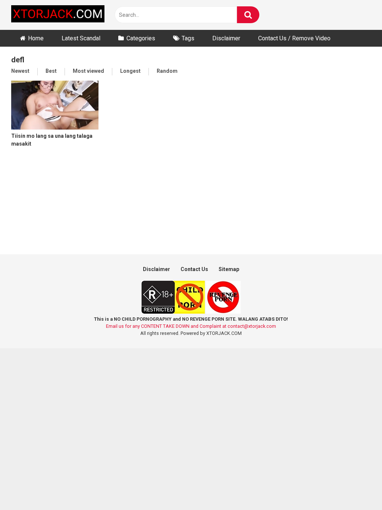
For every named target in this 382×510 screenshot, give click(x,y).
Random (167, 71)
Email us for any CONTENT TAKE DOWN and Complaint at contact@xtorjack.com (191, 326)
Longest (130, 71)
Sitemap (229, 269)
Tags (188, 38)
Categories (140, 38)
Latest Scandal (81, 38)
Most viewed (88, 71)
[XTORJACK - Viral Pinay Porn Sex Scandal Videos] (57, 15)
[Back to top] (357, 487)
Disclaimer (226, 38)
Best (51, 71)
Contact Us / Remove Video (294, 38)
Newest (20, 71)
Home (36, 38)
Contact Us (194, 269)
